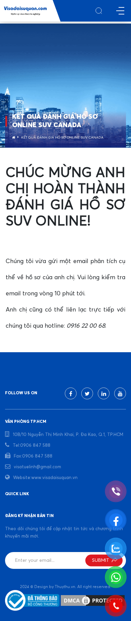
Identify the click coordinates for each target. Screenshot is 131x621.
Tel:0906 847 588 (31, 445)
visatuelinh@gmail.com (37, 467)
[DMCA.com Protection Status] (92, 600)
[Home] (13, 137)
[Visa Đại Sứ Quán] (25, 11)
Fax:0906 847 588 (33, 456)
